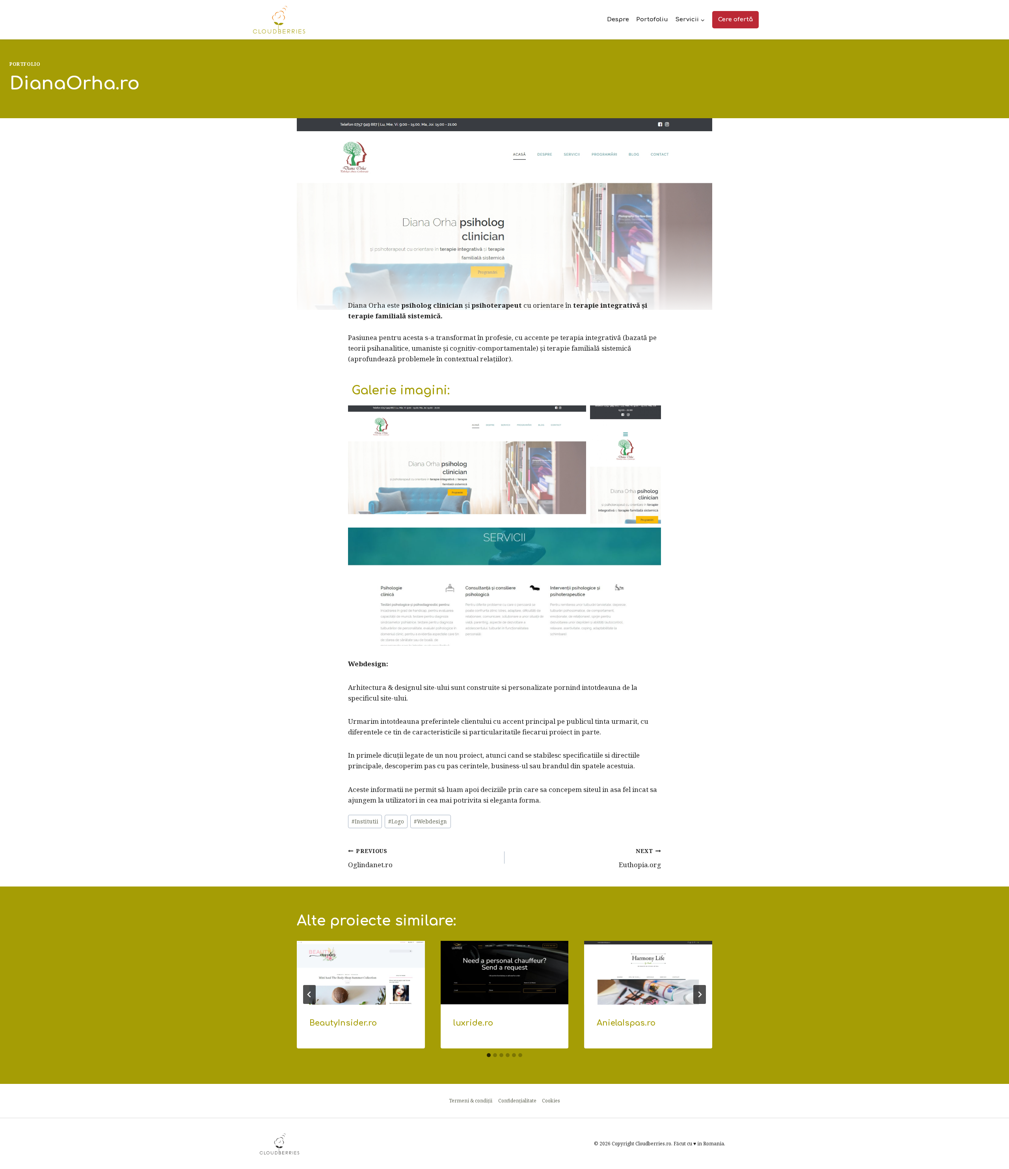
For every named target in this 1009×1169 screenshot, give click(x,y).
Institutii (365, 821)
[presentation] (361, 973)
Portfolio (24, 64)
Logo (396, 821)
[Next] (699, 994)
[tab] (489, 1055)
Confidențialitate (517, 1100)
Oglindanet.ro (370, 858)
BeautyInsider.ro (343, 1023)
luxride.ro (473, 1023)
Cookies (551, 1100)
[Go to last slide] (309, 994)
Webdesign (430, 821)
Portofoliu (652, 19)
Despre (618, 19)
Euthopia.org (640, 858)
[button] (467, 464)
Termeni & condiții (470, 1100)
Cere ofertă (735, 19)
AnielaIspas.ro (626, 1023)
